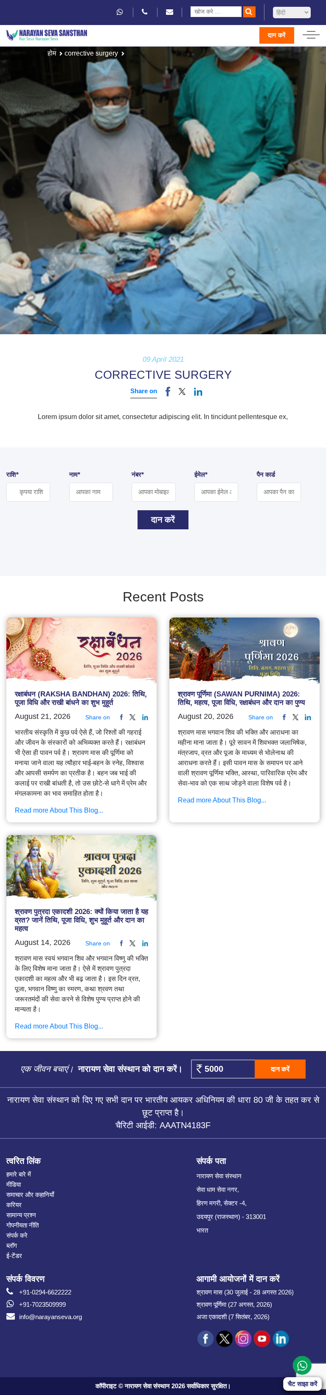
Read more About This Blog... (59, 810)
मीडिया (13, 1184)
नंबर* (138, 474)
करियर (14, 1204)
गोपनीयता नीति (22, 1225)
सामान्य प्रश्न (21, 1215)
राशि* (12, 474)
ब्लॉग (11, 1245)
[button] (182, 391)
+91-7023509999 (42, 1304)
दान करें (277, 35)
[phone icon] (145, 12)
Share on (143, 390)
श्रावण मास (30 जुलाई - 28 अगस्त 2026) (245, 1292)
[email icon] (169, 12)
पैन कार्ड (266, 474)
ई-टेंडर (14, 1255)
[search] (249, 11)
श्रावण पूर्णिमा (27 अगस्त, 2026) (234, 1304)
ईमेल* (201, 474)
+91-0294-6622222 (45, 1292)
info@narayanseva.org (50, 1316)
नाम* (74, 474)
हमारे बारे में (18, 1174)
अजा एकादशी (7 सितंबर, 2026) (233, 1316)
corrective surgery (91, 53)
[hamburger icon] (311, 32)
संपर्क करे (17, 1235)
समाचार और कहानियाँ (30, 1194)
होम (52, 53)
